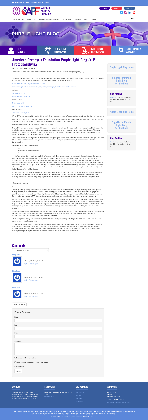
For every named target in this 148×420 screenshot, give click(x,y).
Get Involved (80, 392)
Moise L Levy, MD (18, 103)
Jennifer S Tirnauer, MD (20, 113)
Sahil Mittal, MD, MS (19, 93)
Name (16, 317)
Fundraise (79, 401)
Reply (25, 264)
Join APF (117, 8)
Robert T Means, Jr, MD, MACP (23, 106)
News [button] (85, 19)
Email (16, 325)
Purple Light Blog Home (122, 67)
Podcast (94, 19)
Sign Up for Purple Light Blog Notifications (121, 80)
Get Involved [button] (67, 19)
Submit (18, 371)
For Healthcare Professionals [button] (49, 19)
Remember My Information (26, 358)
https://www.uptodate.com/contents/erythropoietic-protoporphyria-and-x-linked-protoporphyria (44, 87)
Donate (104, 8)
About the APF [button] (18, 19)
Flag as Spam (33, 264)
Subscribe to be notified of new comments (32, 362)
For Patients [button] (31, 19)
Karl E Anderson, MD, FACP (21, 96)
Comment (17, 341)
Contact (129, 8)
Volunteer (79, 398)
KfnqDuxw (16, 255)
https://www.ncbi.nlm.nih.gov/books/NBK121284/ (28, 83)
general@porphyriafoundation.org (119, 402)
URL (16, 333)
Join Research (49, 396)
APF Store (78, 19)
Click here (113, 97)
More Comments (19, 304)
